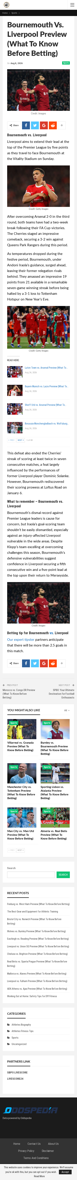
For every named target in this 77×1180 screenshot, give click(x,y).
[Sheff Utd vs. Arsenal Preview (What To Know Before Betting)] (15, 409)
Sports (66, 63)
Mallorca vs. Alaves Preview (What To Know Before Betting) (36, 973)
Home (16, 1143)
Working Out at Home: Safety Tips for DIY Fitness (32, 996)
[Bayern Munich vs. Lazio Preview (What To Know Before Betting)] (15, 390)
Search (11, 868)
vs (51, 633)
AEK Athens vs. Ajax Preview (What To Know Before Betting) (37, 988)
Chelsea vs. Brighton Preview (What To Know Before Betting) (37, 953)
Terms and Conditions (36, 1158)
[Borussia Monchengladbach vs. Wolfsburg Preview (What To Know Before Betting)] (15, 427)
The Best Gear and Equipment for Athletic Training (32, 911)
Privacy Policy (26, 1151)
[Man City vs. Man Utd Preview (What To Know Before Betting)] (21, 817)
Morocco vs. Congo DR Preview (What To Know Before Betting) (19, 693)
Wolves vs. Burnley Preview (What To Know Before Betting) (36, 931)
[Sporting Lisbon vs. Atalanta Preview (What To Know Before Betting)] (55, 773)
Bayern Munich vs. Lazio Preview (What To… (46, 386)
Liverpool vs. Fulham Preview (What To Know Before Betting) (37, 981)
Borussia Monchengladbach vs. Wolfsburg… (47, 423)
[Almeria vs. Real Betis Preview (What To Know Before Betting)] (55, 817)
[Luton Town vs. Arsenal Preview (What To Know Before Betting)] (15, 372)
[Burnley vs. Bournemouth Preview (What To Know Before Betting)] (55, 729)
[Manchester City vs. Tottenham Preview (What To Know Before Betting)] (21, 773)
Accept (65, 1172)
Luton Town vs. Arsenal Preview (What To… (46, 367)
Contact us (34, 1143)
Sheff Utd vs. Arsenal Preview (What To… (45, 404)
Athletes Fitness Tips (22, 1031)
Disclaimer (48, 1151)
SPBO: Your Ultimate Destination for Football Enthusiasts (61, 693)
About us (53, 1143)
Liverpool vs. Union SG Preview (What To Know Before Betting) (38, 946)
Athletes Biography (21, 1024)
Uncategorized (19, 1044)
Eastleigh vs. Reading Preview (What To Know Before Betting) (38, 938)
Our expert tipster (20, 640)
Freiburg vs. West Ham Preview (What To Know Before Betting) (38, 904)
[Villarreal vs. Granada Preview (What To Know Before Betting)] (21, 729)
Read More (39, 1176)
